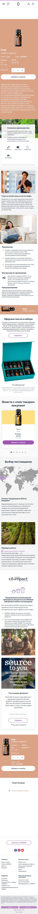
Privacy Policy (19, 912)
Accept (10, 907)
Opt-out (28, 907)
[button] (11, 452)
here (2, 903)
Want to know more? (19, 909)
